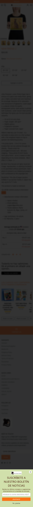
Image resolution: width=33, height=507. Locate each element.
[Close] (30, 472)
